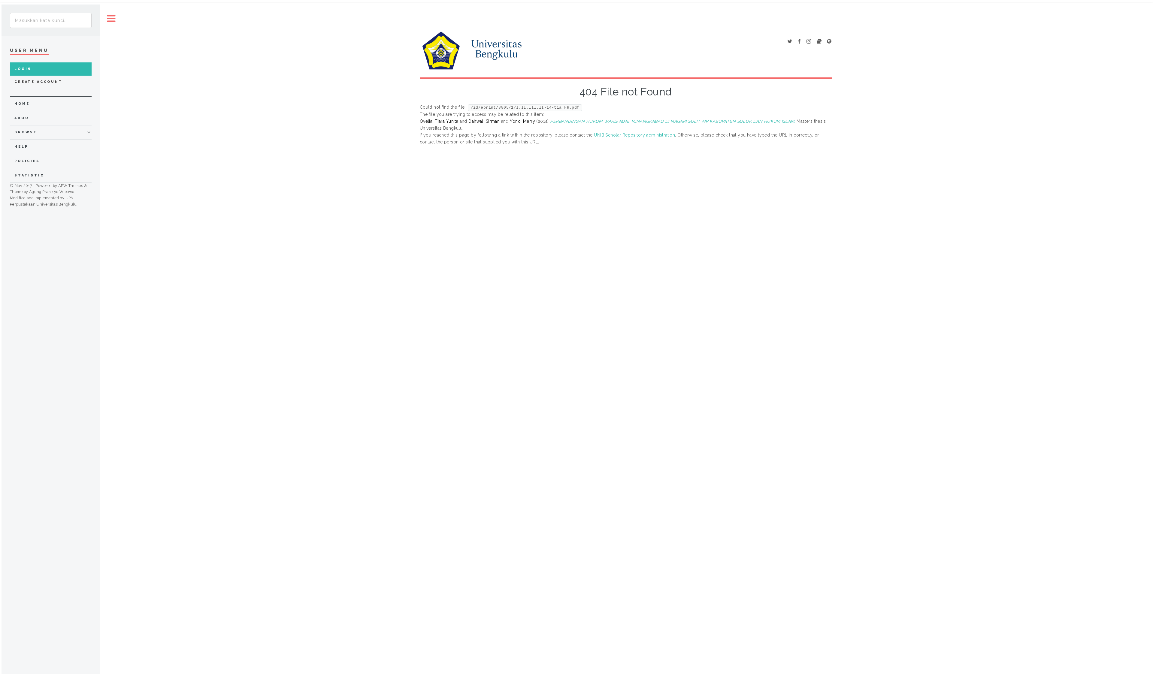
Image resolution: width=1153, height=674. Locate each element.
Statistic (29, 175)
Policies (27, 161)
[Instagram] (808, 41)
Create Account (38, 82)
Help (21, 147)
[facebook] (799, 41)
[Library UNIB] (829, 41)
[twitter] (789, 41)
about (23, 118)
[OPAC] (819, 41)
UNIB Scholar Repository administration (634, 135)
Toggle (111, 19)
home (21, 104)
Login (23, 69)
